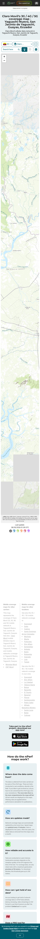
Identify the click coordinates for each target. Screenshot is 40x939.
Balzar (26, 687)
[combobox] (7, 44)
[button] (4, 57)
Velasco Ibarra (29, 685)
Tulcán (26, 662)
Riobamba (28, 654)
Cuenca (27, 629)
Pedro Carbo (28, 703)
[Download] (20, 736)
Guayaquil (28, 624)
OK (20, 935)
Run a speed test (24, 3)
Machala (27, 637)
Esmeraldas (28, 647)
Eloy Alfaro (28, 644)
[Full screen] (35, 44)
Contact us (15, 906)
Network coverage (24, 49)
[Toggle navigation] (3, 3)
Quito (26, 626)
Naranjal (27, 695)
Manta (26, 639)
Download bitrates (29, 49)
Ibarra (26, 652)
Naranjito (27, 690)
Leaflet (4, 516)
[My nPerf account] (36, 3)
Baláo (26, 713)
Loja (25, 659)
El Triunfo (27, 692)
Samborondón (29, 700)
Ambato (27, 649)
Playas (26, 698)
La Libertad (28, 682)
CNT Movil (10, 667)
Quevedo (27, 657)
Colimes (27, 715)
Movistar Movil (11, 665)
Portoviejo (28, 642)
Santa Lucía (28, 710)
